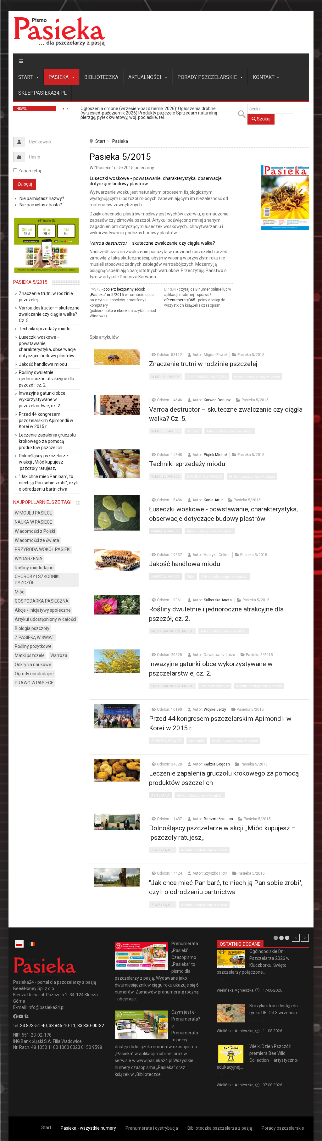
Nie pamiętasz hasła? (40, 204)
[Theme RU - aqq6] (59, 31)
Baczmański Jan (218, 819)
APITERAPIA (160, 795)
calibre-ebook (115, 311)
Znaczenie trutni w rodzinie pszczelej (203, 364)
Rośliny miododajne (215, 686)
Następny (305, 938)
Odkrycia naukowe (33, 664)
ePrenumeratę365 (179, 300)
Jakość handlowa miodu (184, 564)
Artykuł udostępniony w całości (257, 377)
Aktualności (145, 77)
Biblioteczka (101, 77)
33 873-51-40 (33, 1025)
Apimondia (197, 741)
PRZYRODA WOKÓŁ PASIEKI (172, 631)
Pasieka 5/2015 (30, 282)
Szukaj (263, 118)
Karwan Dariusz (217, 400)
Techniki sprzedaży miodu (187, 464)
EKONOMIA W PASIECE (204, 477)
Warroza (193, 431)
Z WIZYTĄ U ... (162, 850)
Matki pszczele (30, 655)
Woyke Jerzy (215, 709)
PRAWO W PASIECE (34, 682)
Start (26, 77)
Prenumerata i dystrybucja (151, 1128)
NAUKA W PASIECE (165, 531)
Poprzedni (296, 938)
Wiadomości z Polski (35, 531)
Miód (190, 577)
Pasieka (59, 77)
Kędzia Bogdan (217, 764)
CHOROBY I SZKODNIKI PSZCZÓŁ (37, 579)
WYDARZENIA (28, 558)
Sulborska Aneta (218, 600)
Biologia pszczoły (32, 628)
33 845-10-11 (62, 1025)
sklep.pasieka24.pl (42, 93)
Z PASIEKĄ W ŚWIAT (166, 741)
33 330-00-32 (90, 1025)
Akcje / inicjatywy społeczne (43, 610)
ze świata (257, 1020)
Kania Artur (213, 500)
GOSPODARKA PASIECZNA (207, 377)
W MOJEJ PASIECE (165, 377)
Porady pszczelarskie (207, 77)
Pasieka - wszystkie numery (88, 1128)
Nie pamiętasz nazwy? (41, 198)
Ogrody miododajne (34, 673)
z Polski (223, 979)
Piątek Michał (215, 455)
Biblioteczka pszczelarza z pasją (219, 1128)
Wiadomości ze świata (37, 540)
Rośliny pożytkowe (33, 646)
